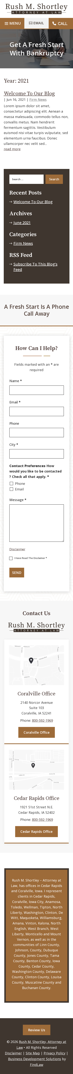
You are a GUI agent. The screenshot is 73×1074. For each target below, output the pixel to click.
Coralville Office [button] (37, 732)
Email (15, 402)
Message (17, 500)
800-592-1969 (42, 720)
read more (12, 149)
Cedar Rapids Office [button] (36, 831)
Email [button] (38, 23)
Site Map (33, 1053)
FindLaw (36, 1064)
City (13, 444)
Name (15, 381)
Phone (14, 423)
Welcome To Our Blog (29, 93)
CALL (62, 23)
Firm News (38, 99)
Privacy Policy (54, 1053)
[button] (68, 1057)
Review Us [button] (36, 1030)
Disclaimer (17, 549)
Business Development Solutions (34, 1059)
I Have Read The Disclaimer (30, 558)
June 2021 (22, 222)
